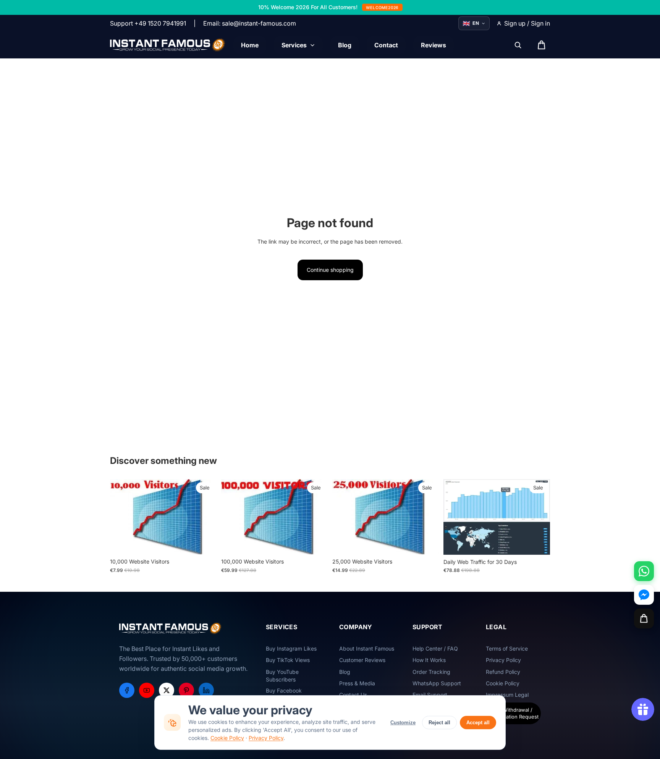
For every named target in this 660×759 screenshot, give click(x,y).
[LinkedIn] (206, 690)
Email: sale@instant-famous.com (249, 23)
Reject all (439, 722)
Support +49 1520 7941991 (148, 23)
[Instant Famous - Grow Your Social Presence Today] (168, 45)
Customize (403, 722)
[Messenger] (644, 595)
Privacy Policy (266, 738)
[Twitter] (166, 690)
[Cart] (644, 618)
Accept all (478, 722)
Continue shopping (330, 269)
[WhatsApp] (644, 571)
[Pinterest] (186, 690)
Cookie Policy (227, 738)
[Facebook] (126, 690)
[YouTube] (146, 690)
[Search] (518, 45)
